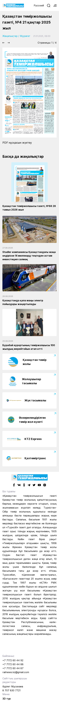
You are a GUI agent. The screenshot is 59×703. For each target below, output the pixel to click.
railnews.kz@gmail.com (15, 672)
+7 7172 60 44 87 (12, 668)
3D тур (6, 698)
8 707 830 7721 (11, 690)
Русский (39, 5)
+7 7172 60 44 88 (12, 664)
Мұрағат (25, 35)
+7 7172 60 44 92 (12, 660)
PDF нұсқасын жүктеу (17, 142)
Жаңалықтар (10, 35)
